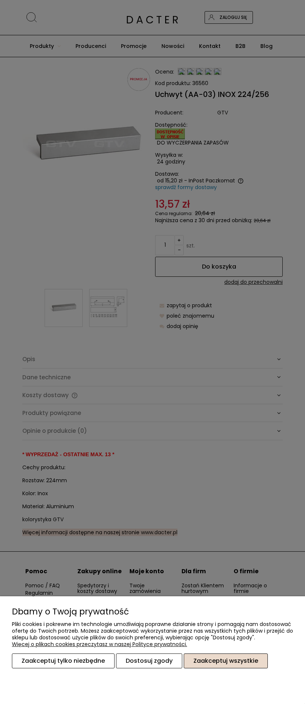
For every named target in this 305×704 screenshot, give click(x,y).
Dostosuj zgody (149, 660)
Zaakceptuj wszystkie (225, 660)
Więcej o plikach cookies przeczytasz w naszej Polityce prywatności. (99, 644)
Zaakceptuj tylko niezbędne (63, 660)
